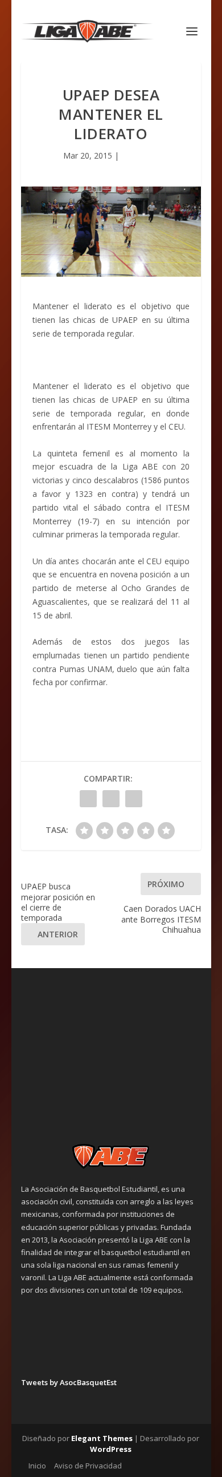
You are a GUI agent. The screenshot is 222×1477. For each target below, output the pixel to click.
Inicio (37, 1465)
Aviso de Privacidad (88, 1465)
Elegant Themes (102, 1438)
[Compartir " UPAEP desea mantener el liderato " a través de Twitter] (111, 798)
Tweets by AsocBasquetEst (69, 1382)
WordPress (110, 1449)
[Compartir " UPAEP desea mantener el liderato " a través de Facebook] (88, 798)
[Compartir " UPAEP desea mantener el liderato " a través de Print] (133, 798)
